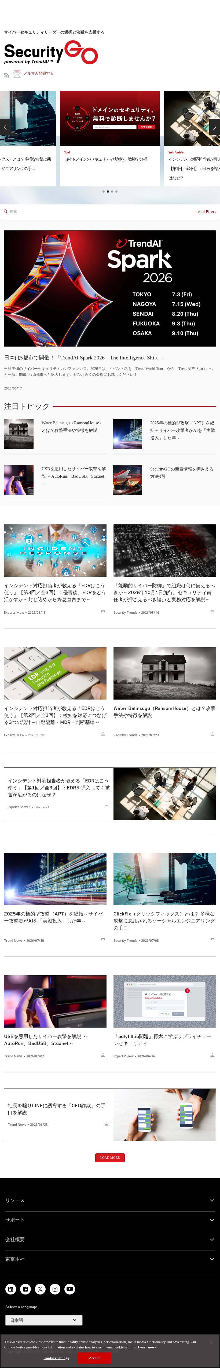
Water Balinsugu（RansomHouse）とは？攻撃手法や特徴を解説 (164, 711)
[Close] (211, 1342)
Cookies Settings (56, 1358)
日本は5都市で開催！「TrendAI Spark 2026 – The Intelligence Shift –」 (85, 358)
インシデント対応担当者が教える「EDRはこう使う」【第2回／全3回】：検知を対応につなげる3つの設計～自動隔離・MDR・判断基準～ (55, 715)
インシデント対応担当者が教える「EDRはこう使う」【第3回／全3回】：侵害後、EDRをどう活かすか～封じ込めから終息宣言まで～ (55, 592)
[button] (5, 127)
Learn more (147, 1347)
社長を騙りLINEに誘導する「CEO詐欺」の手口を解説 (56, 1109)
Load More (110, 1158)
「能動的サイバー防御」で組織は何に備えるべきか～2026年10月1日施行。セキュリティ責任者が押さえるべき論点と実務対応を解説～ (164, 592)
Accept (94, 1358)
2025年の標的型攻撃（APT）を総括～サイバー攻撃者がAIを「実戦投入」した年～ (182, 430)
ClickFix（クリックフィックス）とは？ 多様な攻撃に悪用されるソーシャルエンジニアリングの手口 (164, 921)
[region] (110, 1351)
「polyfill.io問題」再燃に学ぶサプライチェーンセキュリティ (162, 1040)
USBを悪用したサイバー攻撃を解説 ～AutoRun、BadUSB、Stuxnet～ (74, 476)
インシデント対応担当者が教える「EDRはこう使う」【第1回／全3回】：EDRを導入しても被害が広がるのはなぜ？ (59, 787)
